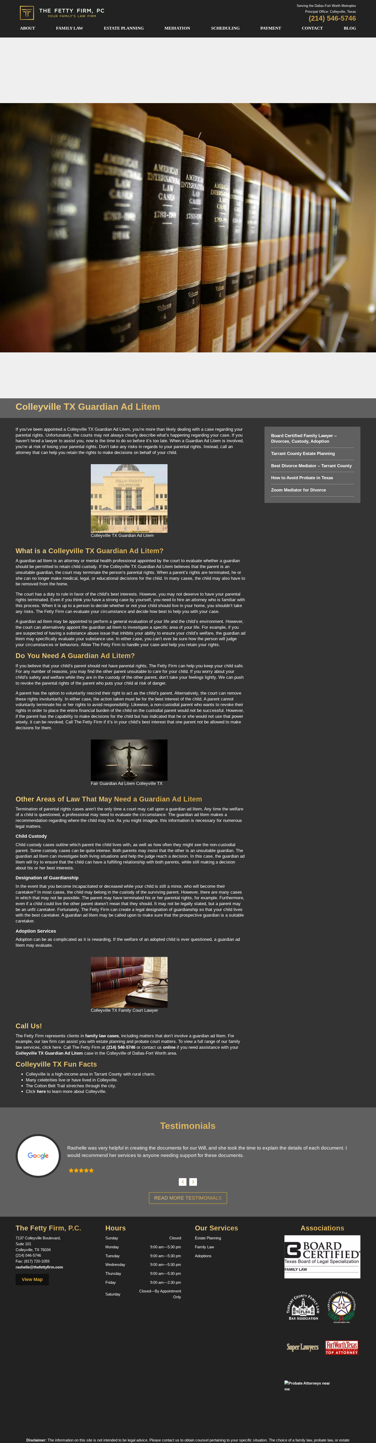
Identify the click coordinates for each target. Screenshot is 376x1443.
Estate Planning (124, 28)
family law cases (102, 1035)
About (27, 28)
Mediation (177, 28)
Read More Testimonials (188, 1198)
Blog (350, 28)
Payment (270, 28)
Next (193, 1182)
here (41, 1091)
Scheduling (225, 28)
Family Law (69, 28)
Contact (312, 28)
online (169, 1047)
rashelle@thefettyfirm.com (39, 1267)
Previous (182, 1182)
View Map (32, 1279)
